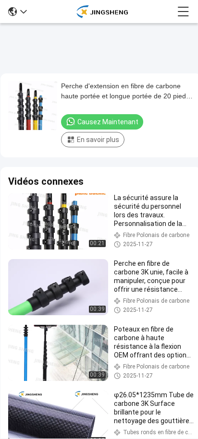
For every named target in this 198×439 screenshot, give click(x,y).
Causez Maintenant (107, 122)
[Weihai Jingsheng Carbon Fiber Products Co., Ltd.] (102, 11)
